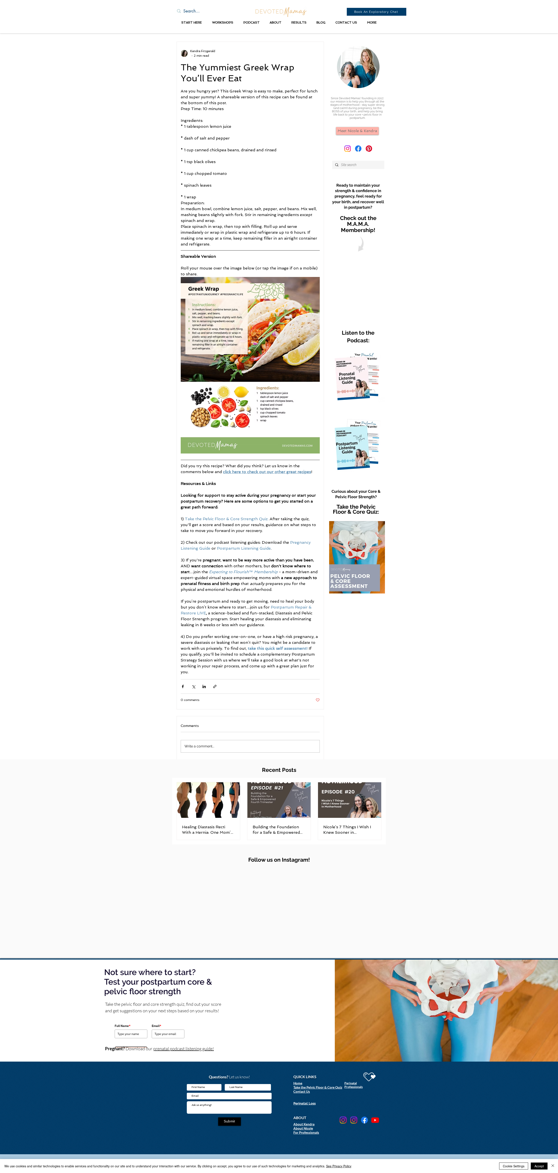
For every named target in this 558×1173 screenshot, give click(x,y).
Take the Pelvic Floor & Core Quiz (317, 1087)
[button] (191, 22)
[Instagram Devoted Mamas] (353, 1120)
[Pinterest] (369, 148)
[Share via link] (215, 686)
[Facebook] (358, 148)
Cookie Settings (513, 1166)
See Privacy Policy (338, 1166)
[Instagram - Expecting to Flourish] (343, 1120)
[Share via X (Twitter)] (193, 686)
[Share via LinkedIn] (204, 686)
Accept (539, 1166)
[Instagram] (347, 148)
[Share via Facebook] (183, 686)
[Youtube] (375, 1120)
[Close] (552, 1166)
